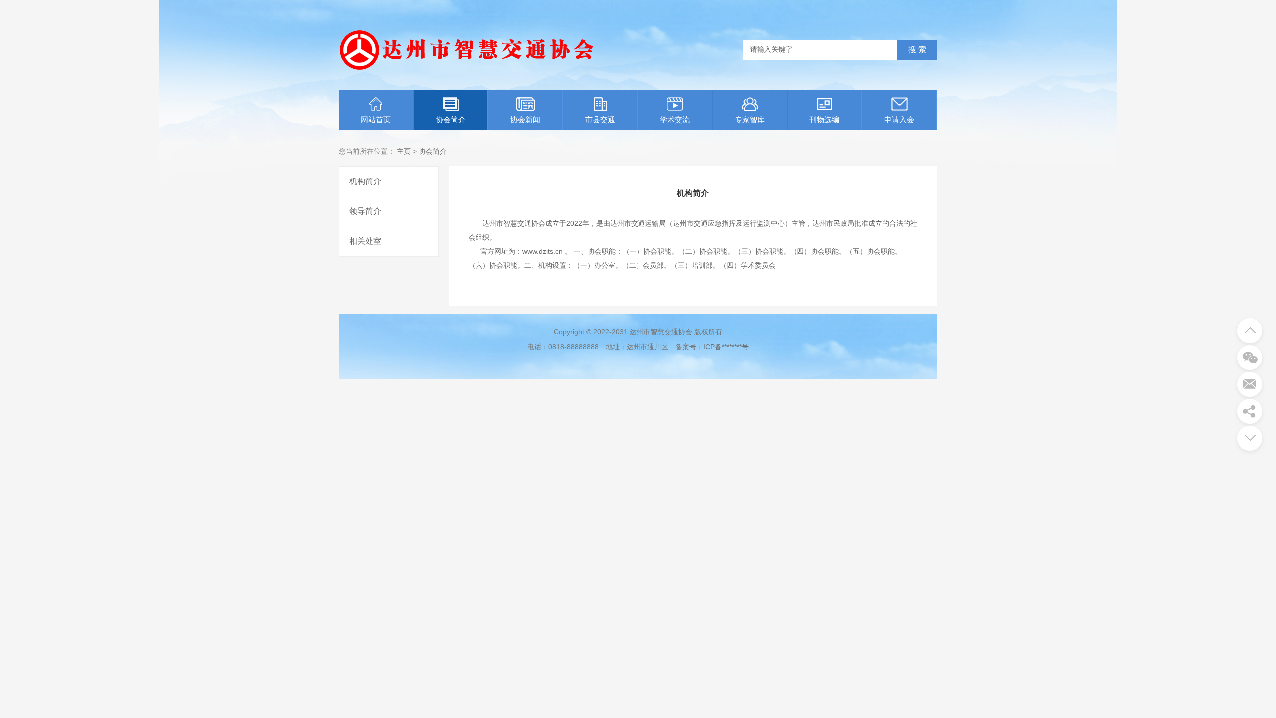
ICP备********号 (726, 347)
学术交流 (675, 119)
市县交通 (600, 119)
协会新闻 (525, 119)
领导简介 (365, 211)
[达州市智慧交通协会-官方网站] (466, 72)
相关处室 (365, 241)
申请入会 (899, 119)
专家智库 (750, 119)
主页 (404, 151)
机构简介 (365, 181)
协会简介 (451, 119)
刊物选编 (824, 119)
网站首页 (376, 119)
